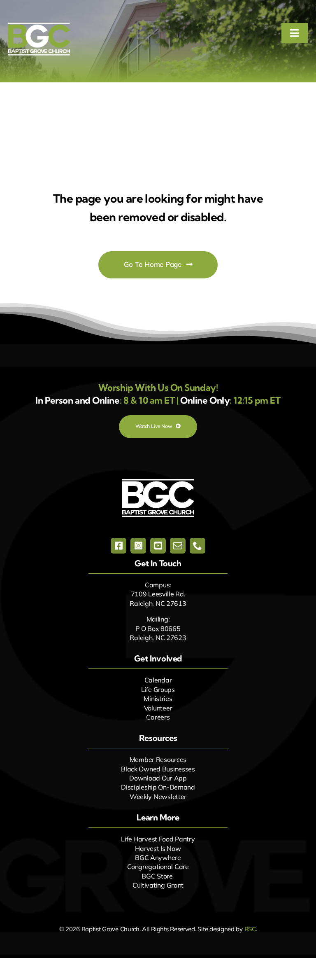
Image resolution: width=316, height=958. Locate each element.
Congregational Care (158, 866)
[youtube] (158, 546)
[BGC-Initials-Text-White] (158, 483)
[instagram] (138, 546)
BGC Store (157, 876)
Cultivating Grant (158, 885)
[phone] (197, 546)
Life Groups (158, 689)
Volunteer (158, 708)
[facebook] (118, 546)
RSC (250, 929)
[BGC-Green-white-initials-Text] (39, 26)
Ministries (158, 698)
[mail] (178, 546)
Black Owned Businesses (158, 769)
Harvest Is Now (158, 848)
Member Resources (158, 759)
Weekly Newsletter (158, 796)
